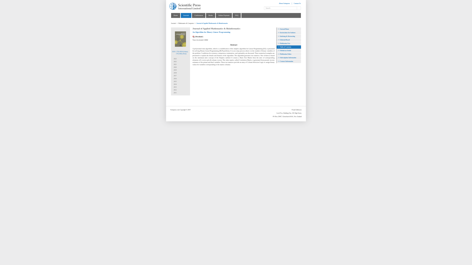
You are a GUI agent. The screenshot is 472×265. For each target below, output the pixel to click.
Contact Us (297, 3)
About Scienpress (284, 3)
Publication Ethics (285, 54)
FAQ (236, 15)
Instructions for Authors (287, 32)
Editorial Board (285, 40)
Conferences (198, 15)
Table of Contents (285, 47)
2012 (175, 90)
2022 (175, 61)
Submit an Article (285, 50)
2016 (175, 79)
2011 (175, 93)
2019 (175, 70)
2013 (175, 87)
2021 (175, 64)
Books (210, 15)
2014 (175, 84)
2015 (175, 81)
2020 (175, 67)
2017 (175, 76)
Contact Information (286, 61)
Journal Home (284, 29)
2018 (175, 73)
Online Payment (223, 15)
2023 (175, 59)
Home (176, 15)
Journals (186, 15)
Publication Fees (285, 43)
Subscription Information (288, 58)
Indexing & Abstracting (287, 36)
